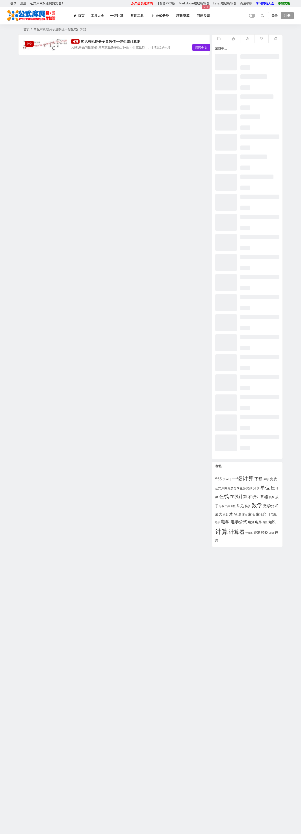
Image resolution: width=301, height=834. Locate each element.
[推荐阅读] (275, 39)
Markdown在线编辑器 (194, 4)
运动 (271, 532)
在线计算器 (258, 496)
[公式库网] (31, 15)
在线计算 (238, 496)
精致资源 (183, 15)
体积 (266, 479)
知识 (271, 522)
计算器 (237, 532)
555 (218, 479)
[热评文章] (261, 39)
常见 (240, 505)
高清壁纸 (246, 3)
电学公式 (238, 521)
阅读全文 (201, 47)
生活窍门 (263, 514)
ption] (227, 479)
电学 (225, 521)
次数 (225, 514)
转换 (264, 532)
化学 (29, 43)
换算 (248, 506)
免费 (273, 479)
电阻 (265, 522)
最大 (218, 514)
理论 (244, 514)
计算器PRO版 (165, 3)
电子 (217, 522)
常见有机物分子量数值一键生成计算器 (111, 41)
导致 (221, 506)
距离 (257, 533)
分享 (256, 488)
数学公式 (270, 506)
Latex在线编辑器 (224, 3)
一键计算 (116, 15)
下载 (258, 479)
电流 (251, 522)
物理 (237, 514)
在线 (224, 496)
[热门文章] (247, 39)
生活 (251, 514)
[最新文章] (219, 39)
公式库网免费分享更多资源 (233, 488)
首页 (27, 29)
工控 (227, 506)
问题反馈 (203, 15)
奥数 (271, 497)
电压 (274, 514)
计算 (126, 48)
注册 (23, 3)
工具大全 (97, 15)
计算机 (249, 533)
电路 (258, 522)
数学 (257, 505)
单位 (265, 487)
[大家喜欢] (233, 39)
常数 (233, 506)
